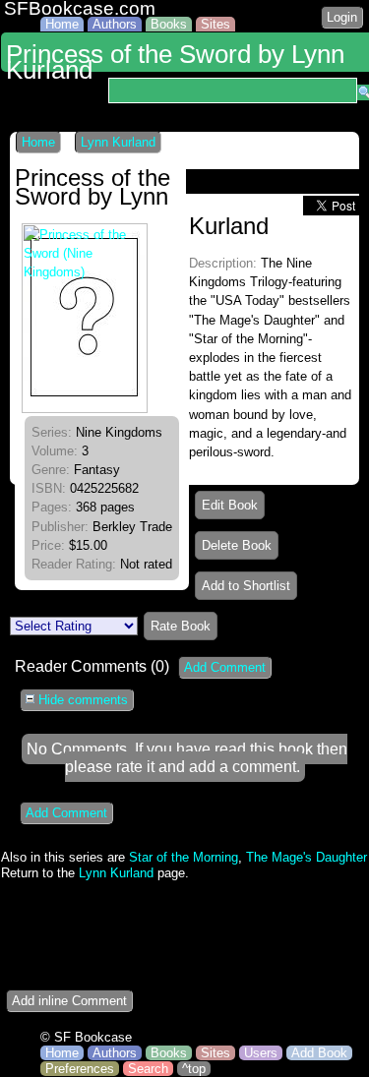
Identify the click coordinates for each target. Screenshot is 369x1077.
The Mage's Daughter (306, 857)
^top (194, 1068)
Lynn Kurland (118, 142)
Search (148, 1068)
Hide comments (81, 699)
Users (260, 1053)
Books (169, 24)
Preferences (79, 1068)
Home (62, 24)
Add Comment (225, 667)
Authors (114, 24)
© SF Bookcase (86, 1037)
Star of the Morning (183, 857)
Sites (215, 24)
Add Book (319, 1053)
